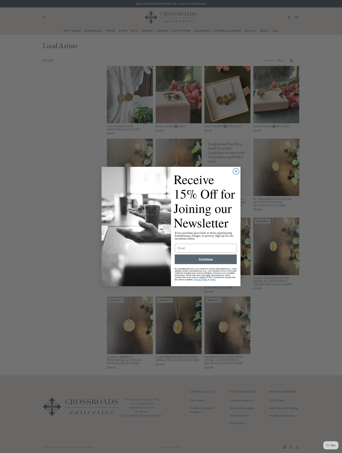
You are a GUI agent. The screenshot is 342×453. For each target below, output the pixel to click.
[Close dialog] (236, 171)
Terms (213, 279)
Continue (206, 259)
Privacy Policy (201, 279)
